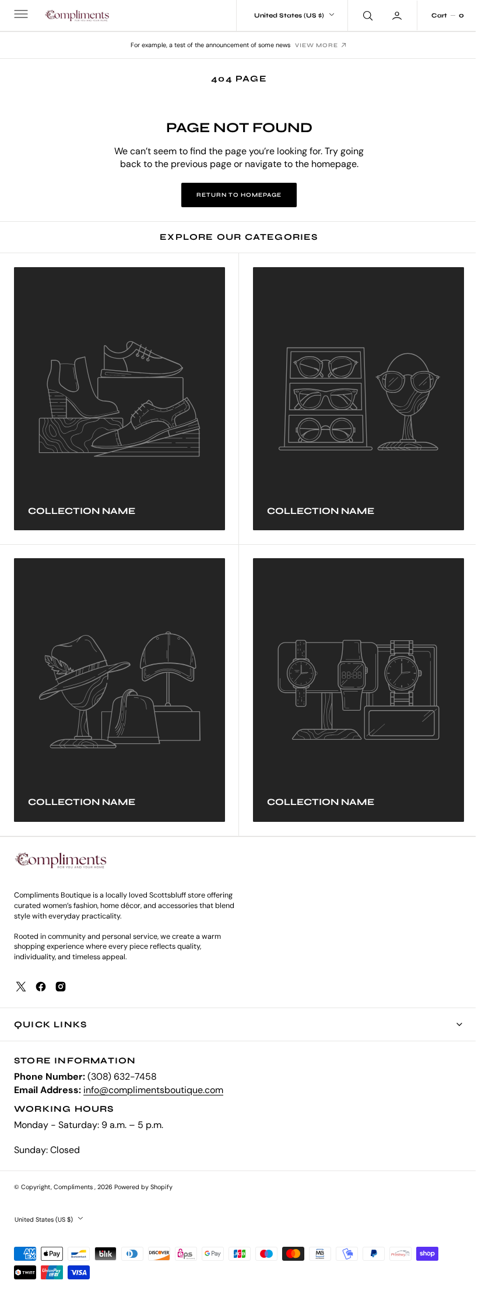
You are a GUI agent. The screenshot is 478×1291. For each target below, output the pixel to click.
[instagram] (61, 987)
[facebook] (41, 987)
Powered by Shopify (143, 1187)
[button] (20, 16)
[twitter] (21, 987)
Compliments (74, 1187)
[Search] (358, 15)
